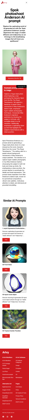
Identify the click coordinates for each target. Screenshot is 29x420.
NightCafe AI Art (6, 387)
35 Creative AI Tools (21, 393)
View (6, 239)
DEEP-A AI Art (6, 404)
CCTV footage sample (6, 364)
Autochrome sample (7, 374)
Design (17, 365)
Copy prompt (21, 86)
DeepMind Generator (5, 396)
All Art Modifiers (6, 360)
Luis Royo (5, 371)
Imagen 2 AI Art (6, 390)
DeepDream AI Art (7, 400)
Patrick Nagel (6, 368)
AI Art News (19, 387)
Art (16, 374)
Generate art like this (14, 78)
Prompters (18, 368)
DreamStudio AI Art (7, 393)
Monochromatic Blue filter (7, 378)
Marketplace (19, 377)
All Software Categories (19, 361)
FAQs (17, 390)
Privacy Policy (19, 396)
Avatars (18, 371)
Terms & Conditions (21, 399)
